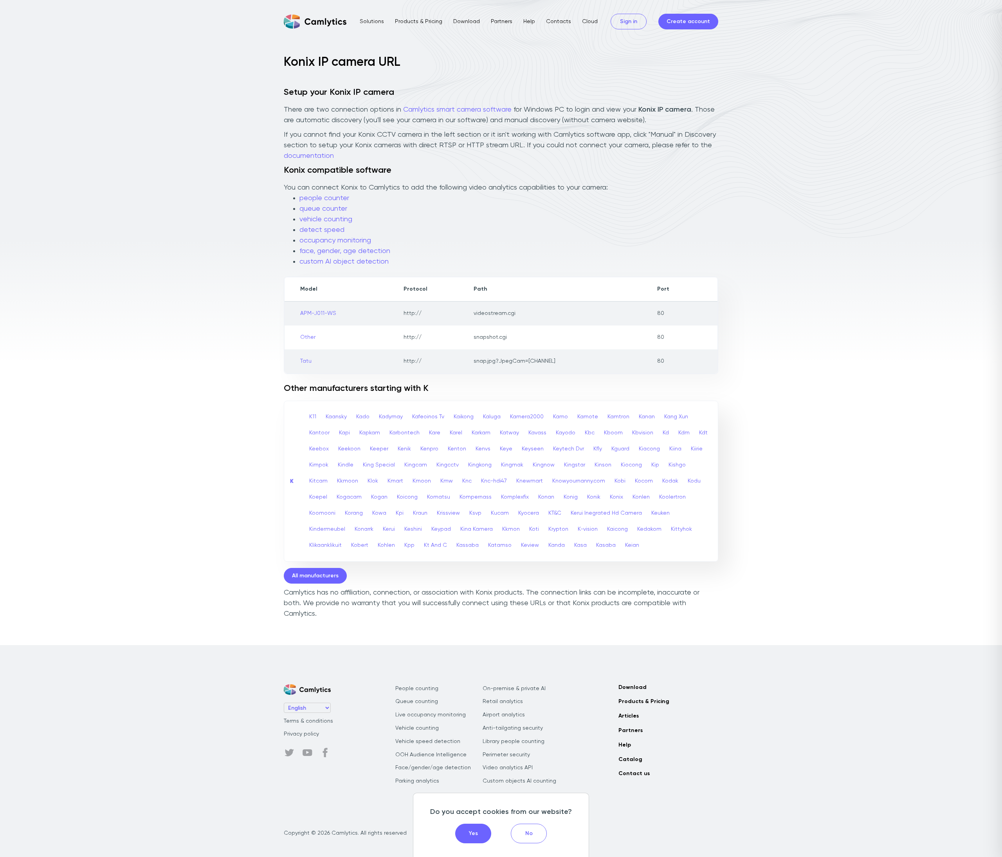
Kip (655, 465)
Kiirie (697, 449)
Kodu (694, 481)
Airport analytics (504, 715)
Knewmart (529, 481)
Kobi (620, 481)
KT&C (554, 513)
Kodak (670, 481)
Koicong (407, 497)
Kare (434, 433)
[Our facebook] (325, 753)
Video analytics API (508, 767)
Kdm (684, 433)
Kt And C (435, 545)
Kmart (395, 481)
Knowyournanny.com (578, 481)
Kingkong (480, 465)
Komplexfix (515, 497)
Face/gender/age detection (433, 767)
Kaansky (336, 416)
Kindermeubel (327, 529)
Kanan (647, 416)
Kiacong (649, 449)
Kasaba (606, 545)
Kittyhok (681, 529)
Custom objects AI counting (519, 781)
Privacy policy (301, 734)
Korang (354, 513)
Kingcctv (447, 465)
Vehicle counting (417, 728)
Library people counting (513, 741)
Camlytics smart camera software (457, 109)
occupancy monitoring (335, 240)
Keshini (413, 529)
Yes (473, 833)
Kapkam (369, 433)
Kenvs (483, 449)
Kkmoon (347, 481)
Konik (593, 497)
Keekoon (349, 449)
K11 (312, 416)
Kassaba (467, 545)
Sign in (628, 21)
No (529, 833)
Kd (666, 433)
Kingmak (512, 465)
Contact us (634, 773)
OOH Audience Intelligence (431, 755)
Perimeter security (506, 755)
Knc (467, 481)
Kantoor (319, 433)
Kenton (457, 449)
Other (307, 337)
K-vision (588, 529)
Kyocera (528, 513)
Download (466, 21)
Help (529, 21)
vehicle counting (325, 219)
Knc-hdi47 (494, 481)
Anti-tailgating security (513, 728)
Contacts (558, 21)
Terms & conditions (308, 721)
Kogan (379, 497)
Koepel (318, 497)
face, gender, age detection (344, 251)
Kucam (500, 513)
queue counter (323, 208)
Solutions (372, 21)
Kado (362, 416)
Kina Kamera (476, 529)
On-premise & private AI (514, 688)
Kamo (560, 416)
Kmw (446, 481)
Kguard (620, 449)
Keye (506, 449)
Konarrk (364, 529)
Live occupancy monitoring (430, 715)
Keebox (319, 449)
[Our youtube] (307, 753)
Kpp (409, 545)
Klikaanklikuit (325, 545)
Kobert (359, 545)
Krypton (558, 529)
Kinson (603, 465)
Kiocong (631, 465)
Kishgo (677, 465)
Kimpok (318, 465)
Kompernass (476, 497)
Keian (632, 545)
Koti (534, 529)
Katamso (500, 545)
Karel (456, 433)
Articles (628, 716)
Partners (501, 21)
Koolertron (672, 497)
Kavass (537, 433)
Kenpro (429, 449)
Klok (373, 481)
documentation (309, 155)
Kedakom (649, 529)
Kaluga (492, 416)
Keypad (441, 529)
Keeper (379, 449)
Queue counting (416, 701)
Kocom (644, 481)
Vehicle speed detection (427, 741)
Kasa (580, 545)
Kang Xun (676, 416)
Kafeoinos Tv (428, 416)
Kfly (597, 449)
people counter (324, 198)
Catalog (630, 759)
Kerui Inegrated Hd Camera (606, 513)
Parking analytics (417, 781)
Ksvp (475, 513)
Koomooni (322, 513)
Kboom (613, 433)
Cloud (590, 21)
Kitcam (318, 481)
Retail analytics (503, 701)
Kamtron (618, 416)
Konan (546, 497)
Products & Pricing (418, 21)
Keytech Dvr (568, 449)
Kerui (389, 529)
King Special (379, 465)
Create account (688, 21)
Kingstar (574, 465)
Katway (509, 433)
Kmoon (422, 481)
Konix (616, 497)
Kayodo (565, 433)
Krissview (448, 513)
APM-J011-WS (318, 313)
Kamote (587, 416)
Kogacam (349, 497)
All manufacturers (315, 576)
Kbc (590, 433)
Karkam (481, 433)
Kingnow (544, 465)
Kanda (556, 545)
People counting (416, 688)
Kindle (345, 465)
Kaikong (464, 416)
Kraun (420, 513)
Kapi (344, 433)
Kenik (404, 449)
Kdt (703, 433)
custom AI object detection (344, 261)
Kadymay (391, 416)
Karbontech (404, 433)
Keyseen (533, 449)
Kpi (400, 513)
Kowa (379, 513)
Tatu (306, 361)
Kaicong (617, 529)
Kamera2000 (527, 416)
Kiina (675, 449)
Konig (571, 497)
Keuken (660, 513)
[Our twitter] (289, 753)
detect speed (321, 229)
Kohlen (386, 545)
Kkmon (511, 529)
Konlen (641, 497)
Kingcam (415, 465)
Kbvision (642, 433)
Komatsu (438, 497)
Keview (530, 545)
